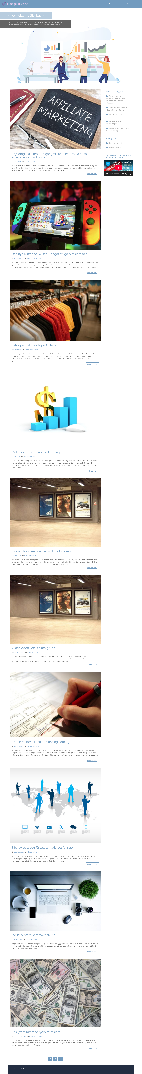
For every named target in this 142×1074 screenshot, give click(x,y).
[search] (137, 4)
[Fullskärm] (130, 174)
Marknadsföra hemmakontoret (33, 935)
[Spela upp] (107, 174)
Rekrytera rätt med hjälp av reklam (36, 1032)
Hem (110, 4)
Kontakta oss (129, 4)
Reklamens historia (30, 161)
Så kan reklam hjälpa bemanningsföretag (40, 742)
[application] (118, 168)
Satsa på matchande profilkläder (34, 345)
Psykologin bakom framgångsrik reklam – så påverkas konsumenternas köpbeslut (50, 155)
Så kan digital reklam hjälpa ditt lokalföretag (42, 551)
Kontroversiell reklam (34, 258)
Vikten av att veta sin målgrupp (33, 648)
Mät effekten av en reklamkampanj (36, 452)
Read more (93, 174)
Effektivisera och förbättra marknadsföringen (43, 847)
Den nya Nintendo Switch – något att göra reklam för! (49, 254)
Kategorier (118, 4)
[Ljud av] (126, 174)
